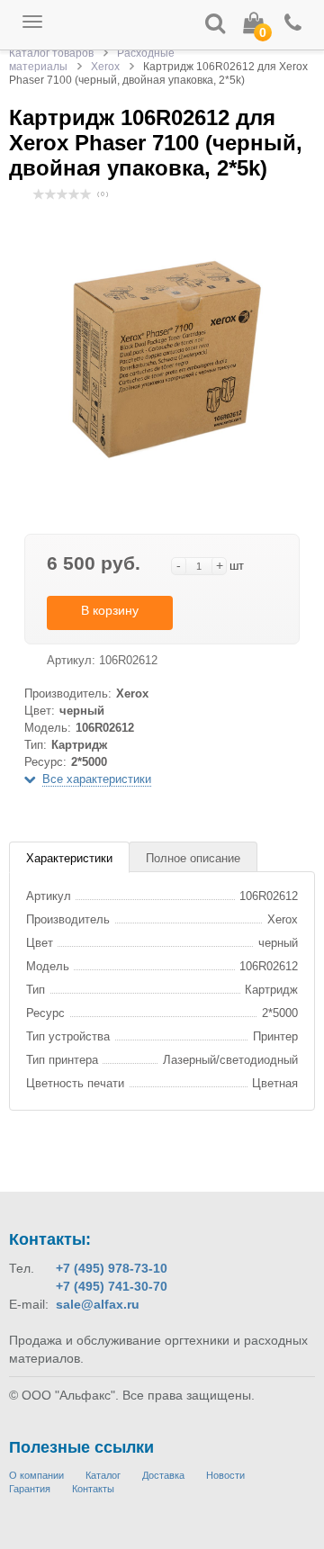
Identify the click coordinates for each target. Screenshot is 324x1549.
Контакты (93, 1488)
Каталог (103, 1475)
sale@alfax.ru (98, 1304)
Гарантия (29, 1488)
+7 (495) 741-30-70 (111, 1286)
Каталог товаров (51, 53)
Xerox (105, 66)
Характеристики (69, 858)
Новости (225, 1475)
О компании (36, 1475)
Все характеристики (96, 779)
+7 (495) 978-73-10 (111, 1268)
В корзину (110, 610)
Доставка (163, 1475)
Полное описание (193, 858)
